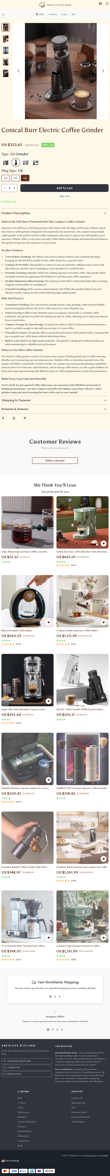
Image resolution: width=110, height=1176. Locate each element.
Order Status (78, 1122)
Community (23, 1141)
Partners (22, 1126)
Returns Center (79, 1112)
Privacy (93, 1156)
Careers (21, 1103)
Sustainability (25, 1131)
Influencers (23, 1112)
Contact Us (77, 1098)
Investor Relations (27, 1122)
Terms (87, 1156)
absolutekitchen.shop (66, 1053)
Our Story (53, 14)
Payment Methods (80, 1117)
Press (20, 1107)
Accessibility (103, 1156)
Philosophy (23, 1136)
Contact (64, 14)
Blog (73, 14)
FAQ (73, 1107)
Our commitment (63, 1069)
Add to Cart (64, 188)
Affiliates (22, 1117)
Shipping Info (78, 1103)
